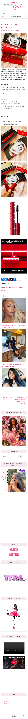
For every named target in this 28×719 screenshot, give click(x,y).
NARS (13, 69)
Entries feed (6, 701)
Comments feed (7, 703)
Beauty (7, 16)
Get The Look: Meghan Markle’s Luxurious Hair (14, 389)
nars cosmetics (18, 289)
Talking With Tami (16, 715)
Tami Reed (17, 30)
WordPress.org (7, 706)
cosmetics (18, 287)
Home (3, 16)
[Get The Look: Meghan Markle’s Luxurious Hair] (14, 377)
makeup (22, 287)
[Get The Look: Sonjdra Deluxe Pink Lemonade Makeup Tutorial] (14, 310)
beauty (13, 287)
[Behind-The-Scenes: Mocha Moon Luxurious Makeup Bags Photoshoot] (14, 345)
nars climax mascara (9, 289)
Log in (5, 698)
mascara (3, 289)
